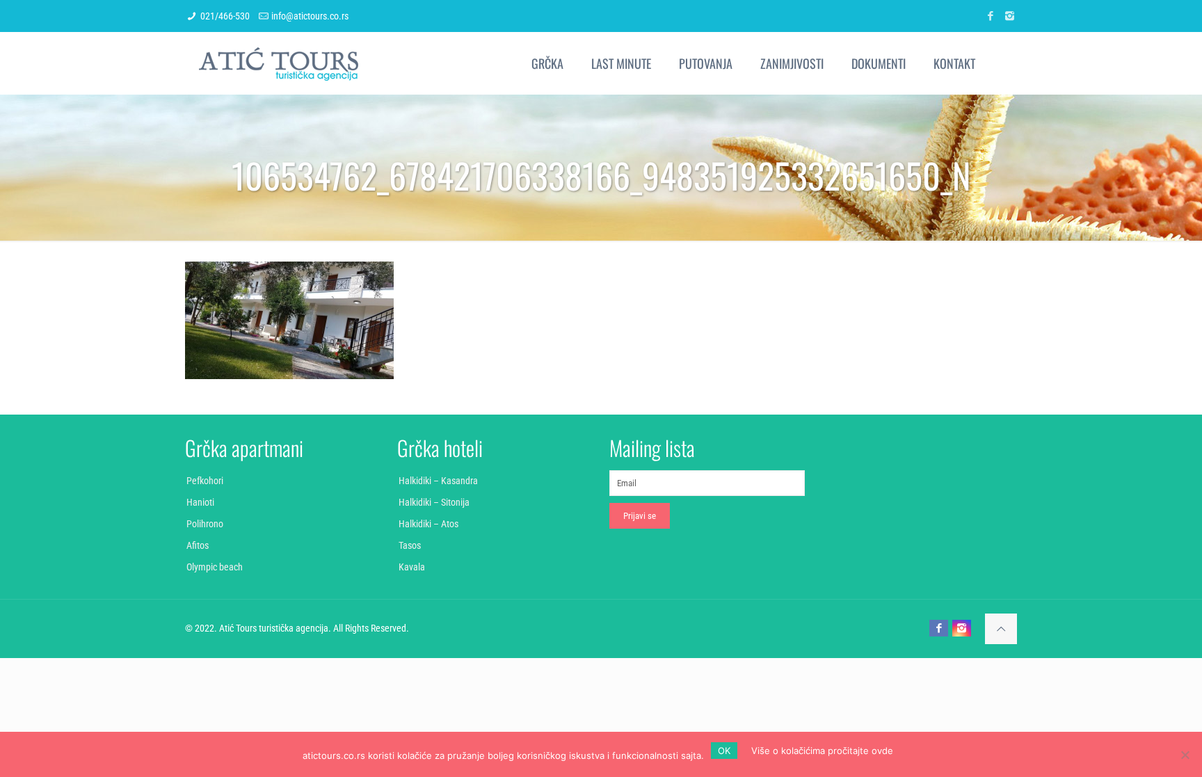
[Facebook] (991, 16)
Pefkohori (204, 480)
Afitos (197, 545)
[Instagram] (1009, 16)
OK (724, 750)
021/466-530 (225, 16)
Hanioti (200, 502)
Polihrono (204, 523)
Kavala (412, 566)
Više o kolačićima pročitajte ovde (822, 750)
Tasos (410, 545)
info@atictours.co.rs (309, 16)
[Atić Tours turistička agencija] (278, 63)
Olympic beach (214, 566)
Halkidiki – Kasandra (438, 480)
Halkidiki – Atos (428, 523)
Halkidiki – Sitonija (434, 502)
